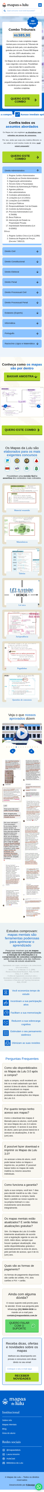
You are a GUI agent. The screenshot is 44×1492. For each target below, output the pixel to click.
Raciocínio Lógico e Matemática (20, 344)
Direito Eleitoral (12, 272)
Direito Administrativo (15, 171)
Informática (10, 323)
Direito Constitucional (15, 262)
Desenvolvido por (22, 1485)
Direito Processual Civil (15, 292)
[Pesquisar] (4, 11)
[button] (5, 406)
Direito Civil (10, 251)
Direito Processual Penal (16, 302)
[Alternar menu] (40, 5)
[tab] (22, 170)
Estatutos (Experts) (14, 313)
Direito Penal (11, 282)
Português (9, 333)
